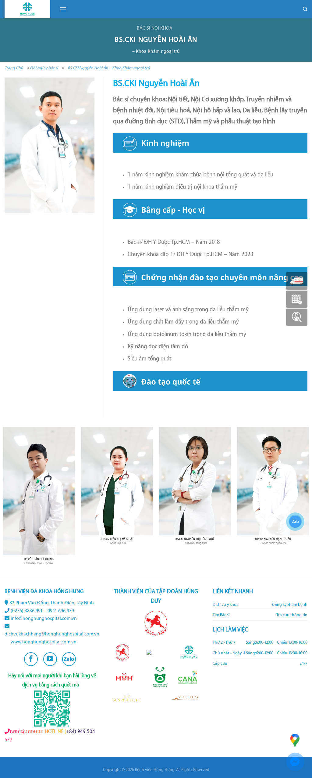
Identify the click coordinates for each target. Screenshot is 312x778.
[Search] (305, 9)
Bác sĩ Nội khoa (154, 28)
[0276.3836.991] (296, 281)
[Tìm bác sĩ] (296, 317)
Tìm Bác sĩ (221, 615)
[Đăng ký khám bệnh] (296, 299)
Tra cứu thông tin (291, 615)
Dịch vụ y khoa (226, 604)
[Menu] (63, 9)
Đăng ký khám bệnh (289, 604)
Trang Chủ (14, 68)
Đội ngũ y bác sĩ (44, 68)
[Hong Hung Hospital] (27, 9)
